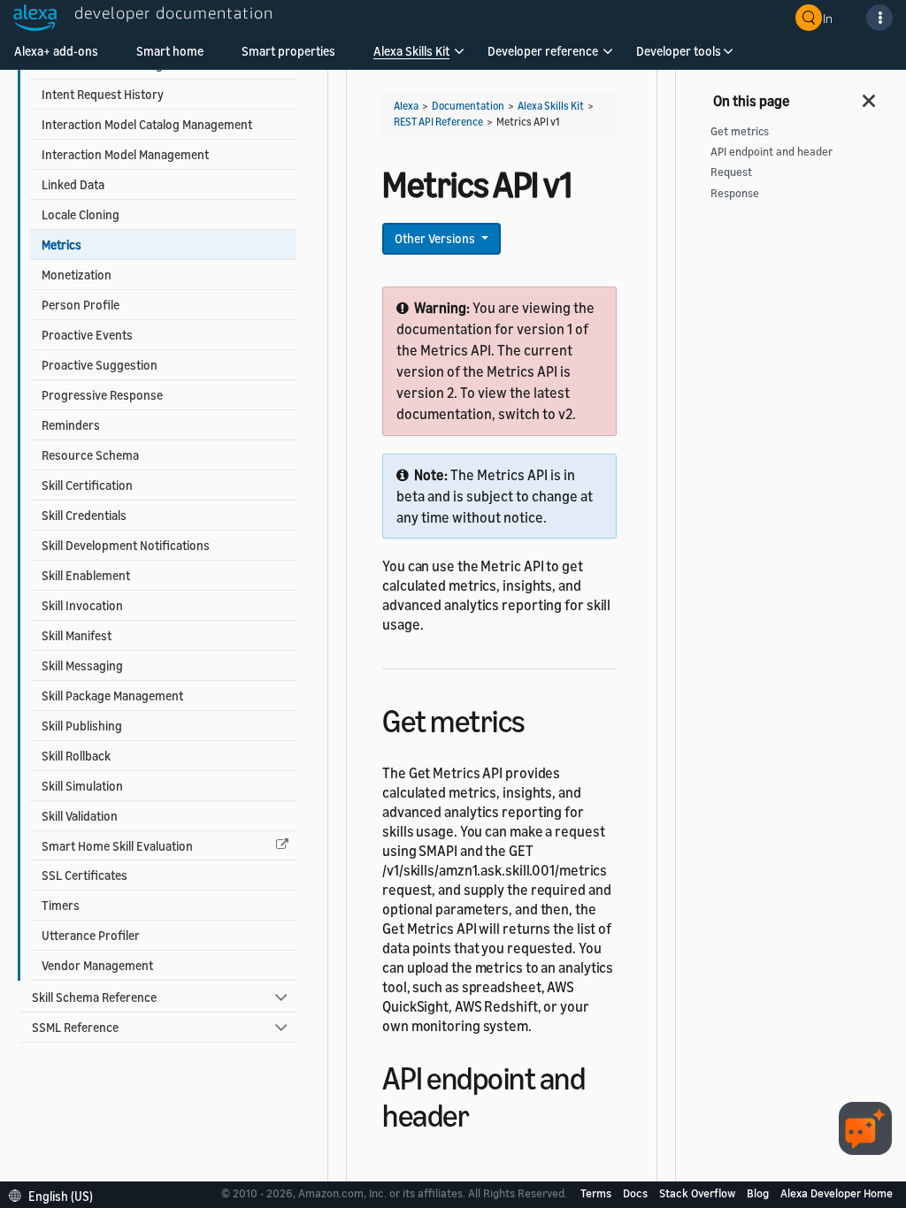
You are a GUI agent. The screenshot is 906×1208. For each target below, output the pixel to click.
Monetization (76, 274)
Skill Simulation (82, 785)
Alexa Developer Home (836, 1193)
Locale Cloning (80, 214)
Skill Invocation (82, 605)
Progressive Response (102, 394)
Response (734, 193)
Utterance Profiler (91, 935)
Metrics (61, 244)
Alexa (406, 105)
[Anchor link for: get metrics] (541, 718)
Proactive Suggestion (99, 364)
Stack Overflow (698, 1193)
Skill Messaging (82, 665)
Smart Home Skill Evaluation (117, 845)
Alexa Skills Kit (411, 50)
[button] (411, 57)
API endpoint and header (771, 151)
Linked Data (73, 184)
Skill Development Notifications (126, 545)
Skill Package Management (112, 695)
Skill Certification (87, 485)
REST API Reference (438, 121)
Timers (61, 905)
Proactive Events (87, 334)
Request (731, 172)
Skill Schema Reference (94, 997)
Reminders (71, 424)
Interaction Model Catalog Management (147, 124)
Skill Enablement (86, 575)
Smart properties (288, 50)
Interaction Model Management (125, 154)
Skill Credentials (84, 515)
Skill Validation (80, 815)
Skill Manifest (76, 635)
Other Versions (436, 238)
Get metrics (739, 131)
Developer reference (543, 50)
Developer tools (678, 50)
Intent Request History (103, 94)
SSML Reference (75, 1027)
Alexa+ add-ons (56, 50)
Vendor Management (97, 965)
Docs (636, 1193)
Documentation (468, 105)
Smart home (169, 50)
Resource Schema (90, 455)
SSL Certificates (84, 875)
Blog (759, 1193)
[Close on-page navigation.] (869, 95)
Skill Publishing (82, 725)
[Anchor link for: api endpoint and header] (484, 1112)
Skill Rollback (76, 755)
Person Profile (80, 304)
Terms (597, 1193)
